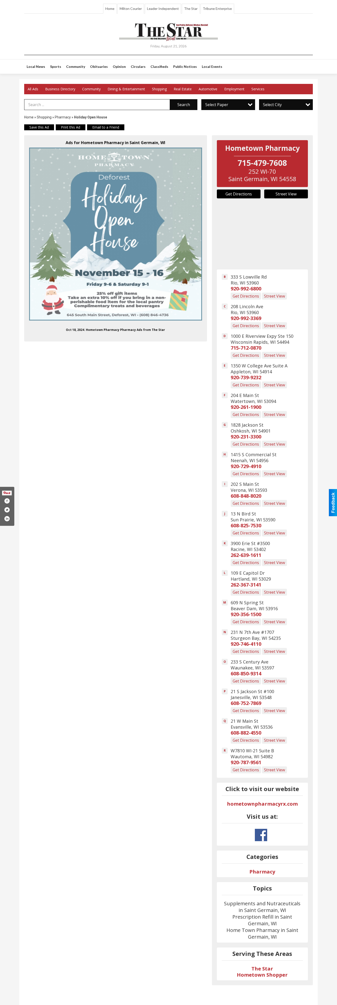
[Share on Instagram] (7, 518)
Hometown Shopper (262, 974)
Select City (272, 104)
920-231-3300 (246, 436)
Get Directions (238, 194)
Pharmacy (63, 117)
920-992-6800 (246, 288)
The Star (191, 8)
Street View (286, 194)
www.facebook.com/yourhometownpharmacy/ (261, 835)
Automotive (208, 89)
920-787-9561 (246, 762)
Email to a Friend (105, 127)
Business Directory (60, 89)
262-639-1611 (246, 555)
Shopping (159, 89)
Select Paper (216, 104)
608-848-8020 (246, 496)
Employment (234, 89)
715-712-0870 (246, 347)
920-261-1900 (246, 407)
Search (183, 104)
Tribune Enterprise (217, 8)
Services (257, 89)
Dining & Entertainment (126, 89)
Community (91, 89)
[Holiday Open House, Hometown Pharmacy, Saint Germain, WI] (115, 234)
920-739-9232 (246, 377)
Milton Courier (131, 8)
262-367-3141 (246, 584)
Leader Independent (163, 8)
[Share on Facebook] (7, 500)
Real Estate (183, 89)
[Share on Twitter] (7, 509)
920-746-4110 (246, 644)
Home (109, 8)
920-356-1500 (246, 614)
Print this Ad (70, 127)
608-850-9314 (246, 673)
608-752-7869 (246, 703)
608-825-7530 (246, 525)
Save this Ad (39, 127)
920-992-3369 (246, 318)
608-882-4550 (246, 732)
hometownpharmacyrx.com (262, 804)
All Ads (33, 89)
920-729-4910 (246, 466)
